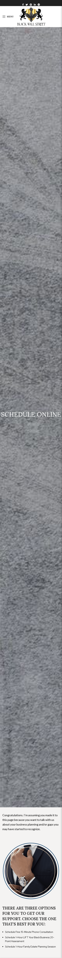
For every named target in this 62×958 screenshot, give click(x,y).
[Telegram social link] (39, 5)
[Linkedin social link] (35, 5)
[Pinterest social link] (31, 5)
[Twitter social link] (27, 5)
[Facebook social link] (23, 5)
